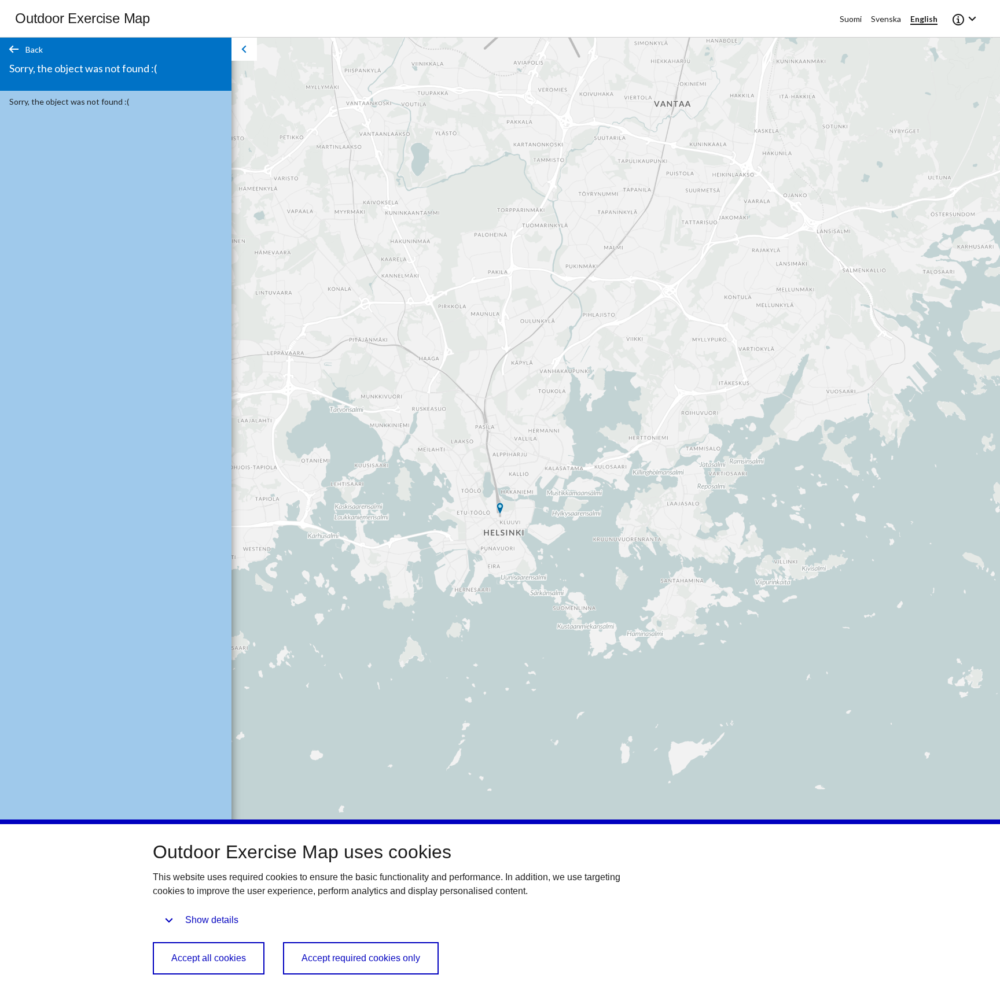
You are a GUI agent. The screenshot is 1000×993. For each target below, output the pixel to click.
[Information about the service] (965, 18)
